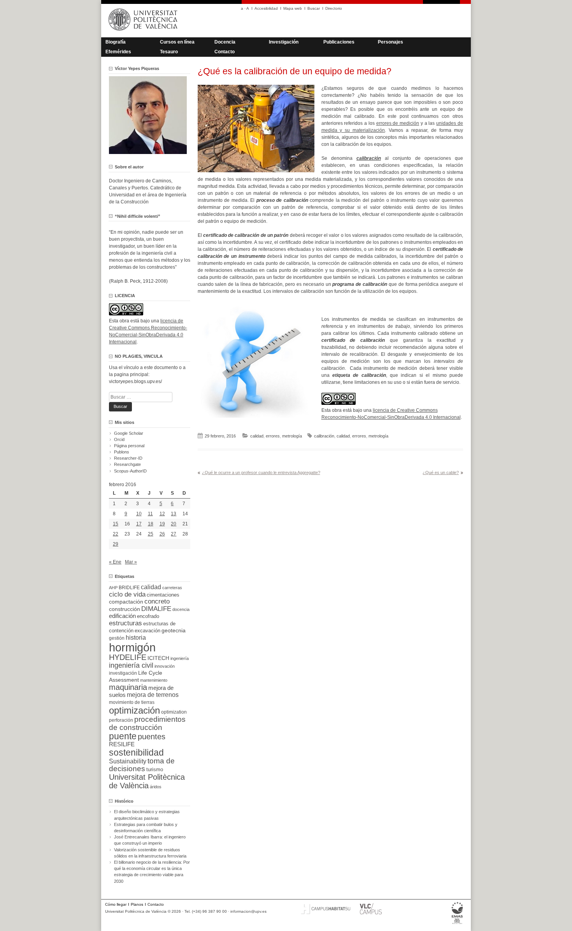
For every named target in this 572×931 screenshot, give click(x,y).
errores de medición (397, 123)
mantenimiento (153, 680)
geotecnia (173, 631)
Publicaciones (338, 42)
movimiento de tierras (131, 702)
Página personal (129, 445)
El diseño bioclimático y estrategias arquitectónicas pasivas (147, 814)
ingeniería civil (131, 665)
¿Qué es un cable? (441, 472)
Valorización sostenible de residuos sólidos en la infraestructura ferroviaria (150, 852)
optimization (174, 712)
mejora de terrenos (153, 694)
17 (139, 524)
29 (115, 544)
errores (273, 436)
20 (173, 524)
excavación (147, 631)
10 (139, 513)
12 (162, 513)
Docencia (224, 42)
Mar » (131, 562)
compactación (126, 601)
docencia (180, 609)
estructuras (125, 623)
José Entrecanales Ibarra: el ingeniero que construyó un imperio (150, 840)
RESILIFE (122, 744)
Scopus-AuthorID (130, 471)
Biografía (115, 42)
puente (123, 736)
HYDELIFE (127, 657)
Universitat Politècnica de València (147, 781)
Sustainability (127, 761)
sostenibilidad (136, 752)
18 (150, 524)
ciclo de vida (127, 594)
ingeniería (179, 658)
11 (150, 513)
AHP (113, 587)
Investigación (283, 42)
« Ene (115, 562)
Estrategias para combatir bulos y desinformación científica (145, 827)
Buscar (313, 8)
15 (115, 524)
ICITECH (158, 658)
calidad (256, 436)
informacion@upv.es (248, 911)
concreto (157, 601)
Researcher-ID (128, 458)
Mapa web (292, 8)
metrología (292, 436)
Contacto (224, 51)
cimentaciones (163, 595)
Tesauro (169, 51)
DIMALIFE (156, 608)
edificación (122, 615)
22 (115, 534)
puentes (151, 736)
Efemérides (118, 51)
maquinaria (128, 687)
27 (173, 534)
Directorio (333, 8)
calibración (324, 436)
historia (136, 637)
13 (173, 513)
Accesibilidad (266, 8)
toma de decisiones (142, 765)
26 (162, 534)
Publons (121, 452)
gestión (117, 637)
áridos (155, 786)
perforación (121, 720)
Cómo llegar (115, 904)
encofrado (148, 616)
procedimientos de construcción (147, 723)
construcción (124, 609)
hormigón (132, 647)
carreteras (172, 587)
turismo (154, 769)
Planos (137, 904)
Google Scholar (128, 433)
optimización (134, 710)
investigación (123, 673)
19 (162, 524)
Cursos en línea (177, 42)
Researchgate (127, 464)
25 (150, 534)
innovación (164, 666)
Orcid (119, 439)
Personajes (390, 42)
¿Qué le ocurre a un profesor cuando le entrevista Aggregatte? (261, 472)
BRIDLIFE (129, 587)
